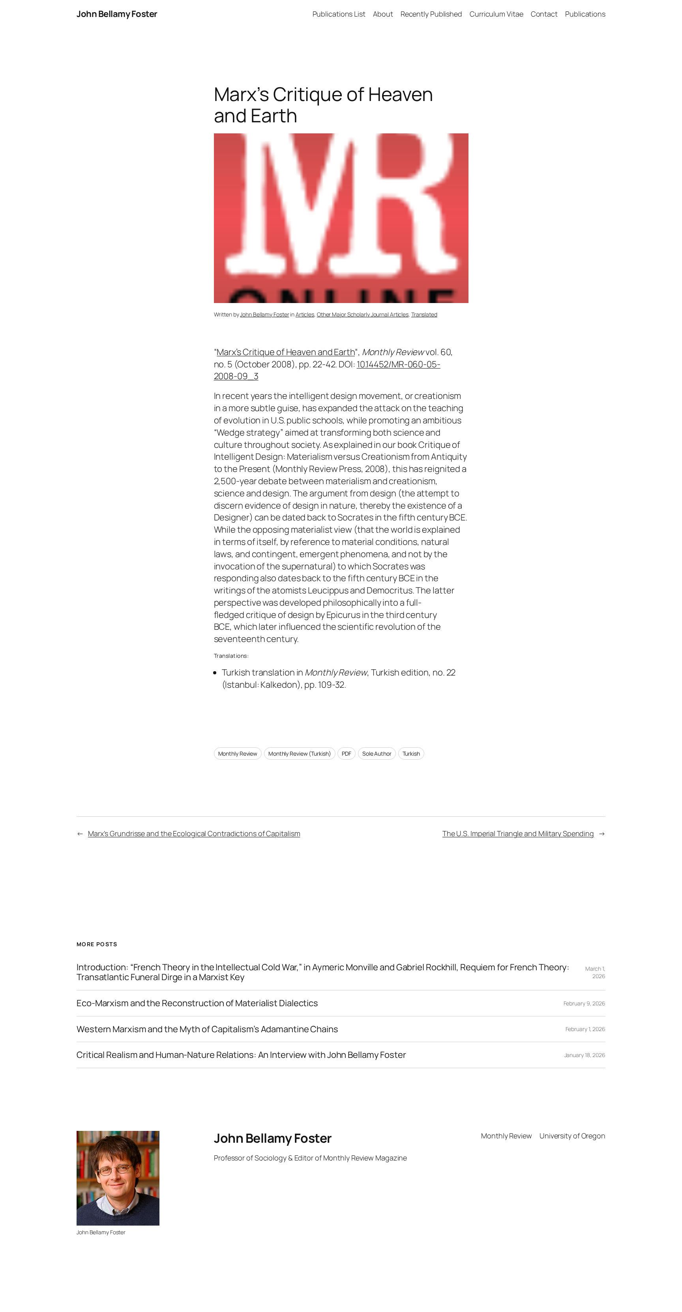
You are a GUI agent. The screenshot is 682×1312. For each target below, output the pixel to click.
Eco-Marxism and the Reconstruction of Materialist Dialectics (197, 1003)
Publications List (339, 14)
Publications (585, 14)
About (383, 14)
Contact (544, 14)
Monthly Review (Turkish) (299, 753)
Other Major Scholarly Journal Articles (362, 314)
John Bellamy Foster (117, 14)
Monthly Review (238, 753)
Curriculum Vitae (496, 14)
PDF (346, 753)
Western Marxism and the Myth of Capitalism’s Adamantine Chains (207, 1029)
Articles (305, 314)
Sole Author (377, 753)
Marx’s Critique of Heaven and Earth (286, 352)
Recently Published (431, 14)
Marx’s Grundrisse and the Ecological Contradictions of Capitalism (194, 833)
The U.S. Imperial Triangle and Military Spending (518, 833)
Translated (424, 314)
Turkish (411, 753)
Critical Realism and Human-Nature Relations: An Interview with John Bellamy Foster (241, 1055)
